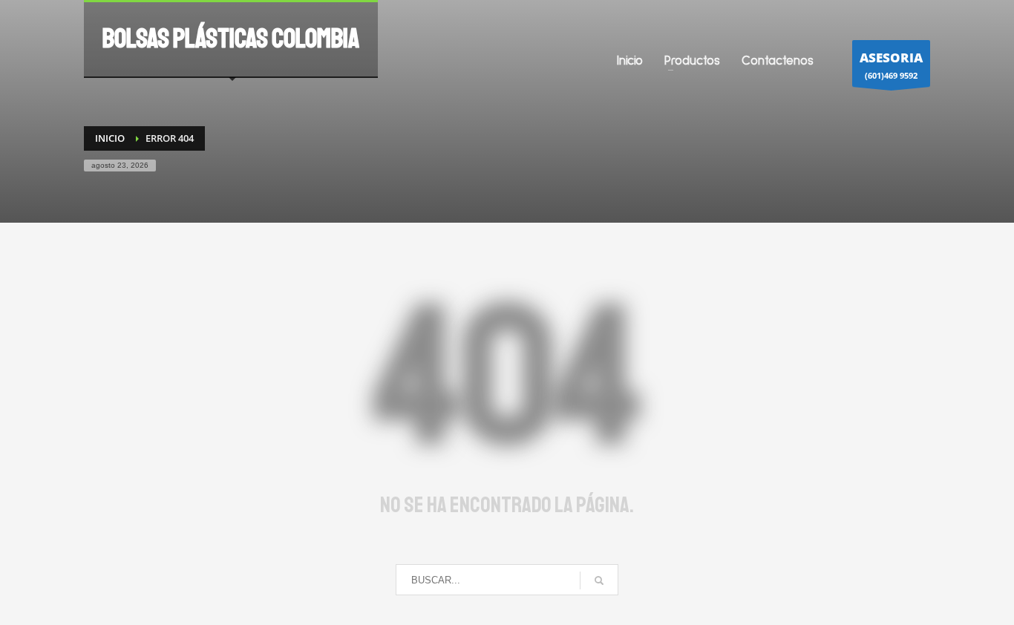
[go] (599, 580)
